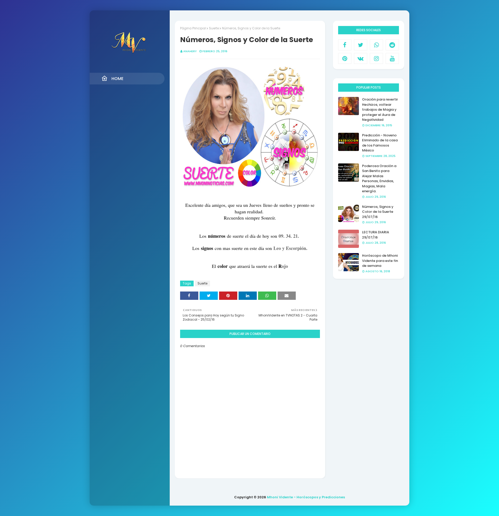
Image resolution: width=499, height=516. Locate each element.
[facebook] (344, 44)
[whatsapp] (376, 44)
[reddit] (392, 44)
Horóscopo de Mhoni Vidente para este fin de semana (380, 260)
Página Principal (193, 28)
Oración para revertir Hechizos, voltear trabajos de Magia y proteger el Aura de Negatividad (380, 109)
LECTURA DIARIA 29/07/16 (375, 235)
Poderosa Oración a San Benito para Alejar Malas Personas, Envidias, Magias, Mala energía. (379, 178)
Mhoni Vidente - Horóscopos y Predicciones (306, 497)
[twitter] (360, 44)
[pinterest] (344, 58)
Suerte (214, 28)
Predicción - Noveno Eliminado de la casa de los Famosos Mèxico (380, 143)
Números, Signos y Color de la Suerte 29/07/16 (377, 211)
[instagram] (376, 58)
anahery (190, 51)
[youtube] (392, 58)
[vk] (360, 58)
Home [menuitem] (117, 79)
